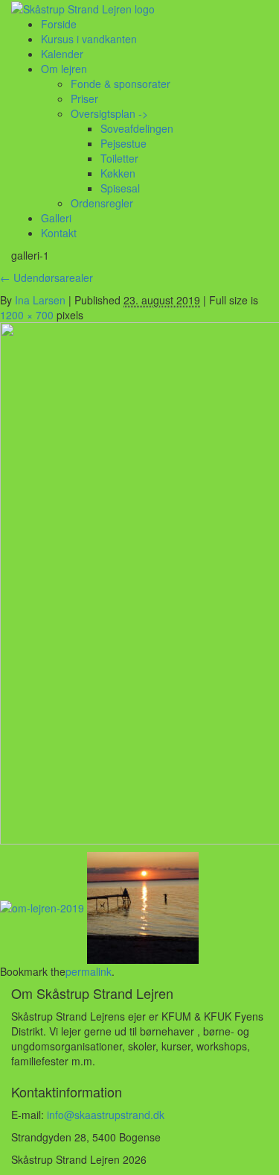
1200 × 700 (27, 314)
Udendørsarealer (46, 277)
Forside (59, 23)
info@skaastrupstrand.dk (105, 1114)
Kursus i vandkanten (89, 38)
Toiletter (119, 158)
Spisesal (120, 188)
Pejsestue (123, 143)
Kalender (62, 53)
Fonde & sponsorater (120, 83)
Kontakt (59, 232)
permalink (88, 971)
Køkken (117, 173)
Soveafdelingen (136, 128)
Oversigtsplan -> (109, 113)
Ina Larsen (40, 299)
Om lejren (64, 68)
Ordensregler (102, 202)
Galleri (56, 217)
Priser (84, 98)
